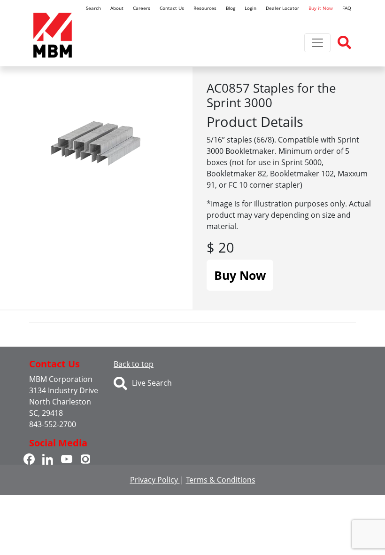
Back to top (134, 364)
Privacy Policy (155, 480)
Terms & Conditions (220, 480)
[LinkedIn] (48, 458)
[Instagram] (85, 458)
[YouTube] (66, 458)
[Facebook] (29, 458)
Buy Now (240, 275)
